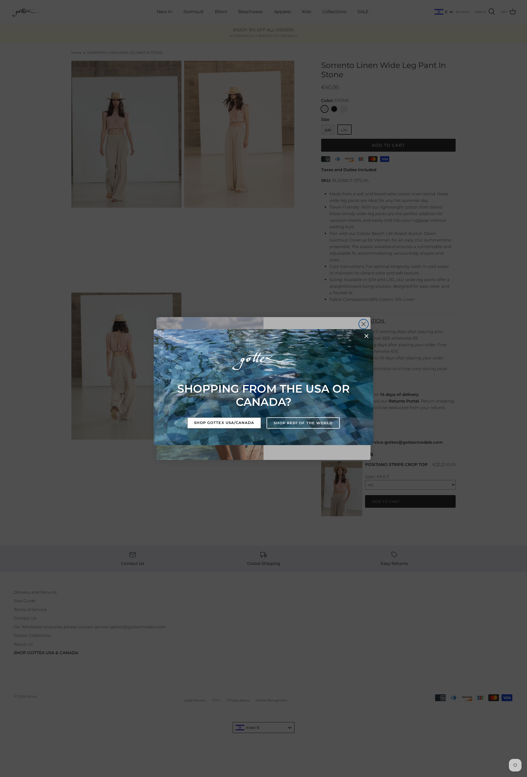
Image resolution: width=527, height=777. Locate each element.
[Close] (366, 336)
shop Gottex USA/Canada (224, 422)
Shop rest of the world (303, 423)
